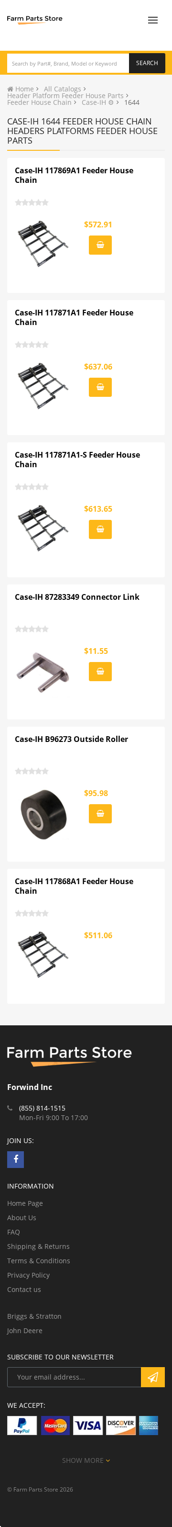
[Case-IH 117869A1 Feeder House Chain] (43, 246)
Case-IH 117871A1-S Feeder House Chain (77, 459)
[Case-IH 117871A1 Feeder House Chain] (43, 388)
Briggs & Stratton (34, 1316)
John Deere (25, 1330)
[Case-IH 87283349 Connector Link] (43, 672)
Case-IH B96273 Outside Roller (71, 739)
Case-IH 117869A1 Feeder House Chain (74, 175)
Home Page (25, 1203)
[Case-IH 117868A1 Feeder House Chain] (43, 956)
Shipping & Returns (38, 1246)
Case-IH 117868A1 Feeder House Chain (74, 886)
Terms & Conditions (38, 1260)
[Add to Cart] (100, 245)
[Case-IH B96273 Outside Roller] (43, 814)
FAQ (13, 1231)
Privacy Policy (28, 1275)
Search (147, 63)
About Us (21, 1217)
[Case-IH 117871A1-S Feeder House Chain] (43, 530)
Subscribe (153, 1377)
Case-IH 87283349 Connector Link (77, 597)
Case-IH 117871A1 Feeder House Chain (74, 317)
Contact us (24, 1289)
